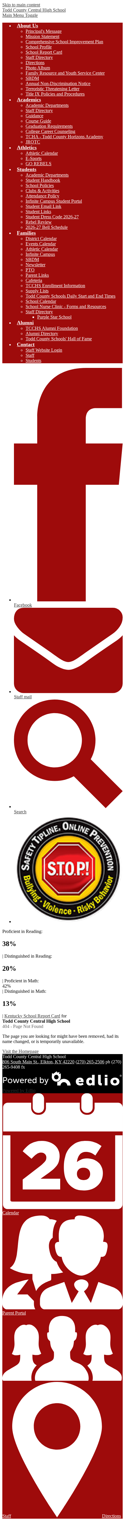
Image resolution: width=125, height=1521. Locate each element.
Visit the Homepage (20, 1051)
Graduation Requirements (49, 126)
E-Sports (34, 158)
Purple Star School (54, 316)
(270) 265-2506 (90, 1061)
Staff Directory (39, 57)
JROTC (33, 141)
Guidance (34, 115)
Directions (35, 62)
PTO (30, 269)
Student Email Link (43, 206)
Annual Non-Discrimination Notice (58, 83)
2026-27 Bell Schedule (47, 227)
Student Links (38, 211)
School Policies (40, 185)
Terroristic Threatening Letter (52, 88)
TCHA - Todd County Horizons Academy (64, 136)
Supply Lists (37, 290)
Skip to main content (21, 4)
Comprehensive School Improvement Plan (64, 41)
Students (33, 360)
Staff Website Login (44, 350)
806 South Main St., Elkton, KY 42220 (38, 1061)
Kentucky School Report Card (32, 1015)
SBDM (32, 78)
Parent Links (37, 275)
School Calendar (41, 301)
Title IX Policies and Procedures (55, 93)
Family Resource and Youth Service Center (65, 73)
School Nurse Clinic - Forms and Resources (66, 306)
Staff (30, 355)
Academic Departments (47, 105)
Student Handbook (43, 180)
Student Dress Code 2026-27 (52, 216)
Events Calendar (41, 243)
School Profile (39, 46)
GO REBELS (38, 163)
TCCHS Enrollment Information (55, 285)
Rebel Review (39, 222)
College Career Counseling (50, 131)
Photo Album (38, 67)
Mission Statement (42, 36)
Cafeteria (34, 280)
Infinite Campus (40, 254)
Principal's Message (44, 31)
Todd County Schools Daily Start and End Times (70, 296)
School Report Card (44, 52)
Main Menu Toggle (20, 15)
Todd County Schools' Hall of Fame (59, 338)
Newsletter (35, 264)
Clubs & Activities (42, 190)
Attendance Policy (42, 195)
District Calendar (41, 238)
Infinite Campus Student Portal (54, 201)
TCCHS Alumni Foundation (52, 328)
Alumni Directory (42, 333)
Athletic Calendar (42, 153)
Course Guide (38, 120)
